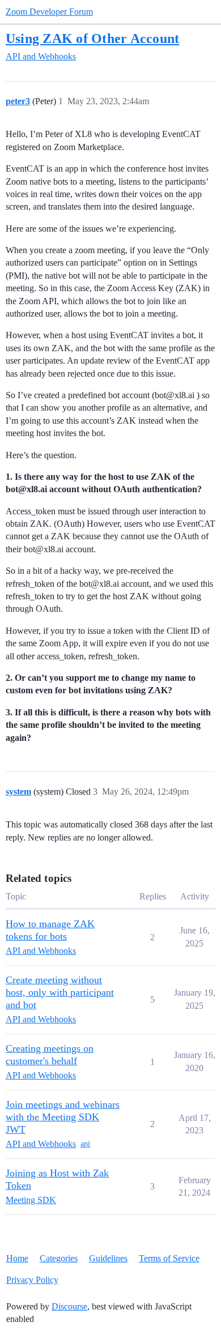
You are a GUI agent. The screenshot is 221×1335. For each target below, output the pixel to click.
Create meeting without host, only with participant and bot (60, 992)
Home (17, 1258)
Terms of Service (169, 1258)
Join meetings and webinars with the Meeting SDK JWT (63, 1117)
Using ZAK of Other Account (92, 38)
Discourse (69, 1306)
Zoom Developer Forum (49, 11)
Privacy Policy (32, 1280)
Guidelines (108, 1258)
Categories (59, 1258)
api (85, 1144)
